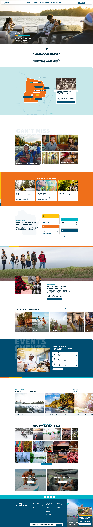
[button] (81, 3)
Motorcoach (48, 507)
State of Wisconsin (60, 510)
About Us (58, 503)
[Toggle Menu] (88, 3)
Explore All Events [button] (57, 369)
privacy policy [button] (52, 524)
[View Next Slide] (77, 91)
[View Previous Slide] (55, 91)
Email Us (36, 502)
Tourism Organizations (49, 508)
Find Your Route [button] (62, 481)
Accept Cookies (59, 524)
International (48, 511)
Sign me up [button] (30, 481)
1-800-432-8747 (37, 503)
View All (69, 308)
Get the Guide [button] (84, 523)
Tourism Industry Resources (50, 503)
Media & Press (48, 510)
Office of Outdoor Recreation (50, 504)
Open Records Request (60, 508)
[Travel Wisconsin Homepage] (7, 3)
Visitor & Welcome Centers (61, 506)
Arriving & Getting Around (61, 504)
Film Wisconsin (48, 506)
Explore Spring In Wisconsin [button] (66, 226)
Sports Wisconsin (48, 514)
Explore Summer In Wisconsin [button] (47, 222)
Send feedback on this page (36, 507)
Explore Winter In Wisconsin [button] (66, 236)
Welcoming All (59, 507)
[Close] (91, 508)
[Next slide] (77, 309)
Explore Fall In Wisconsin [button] (47, 233)
